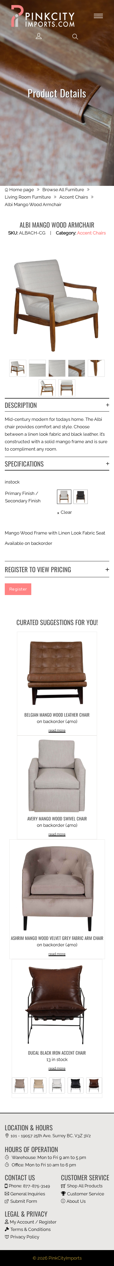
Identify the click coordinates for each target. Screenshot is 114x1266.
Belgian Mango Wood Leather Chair (57, 714)
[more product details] (57, 671)
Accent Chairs (73, 197)
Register (18, 589)
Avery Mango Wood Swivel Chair (57, 818)
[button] (75, 37)
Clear (66, 512)
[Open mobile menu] (98, 16)
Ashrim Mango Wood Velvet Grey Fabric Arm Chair (57, 938)
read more (57, 730)
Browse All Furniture (63, 189)
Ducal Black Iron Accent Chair (57, 1052)
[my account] (39, 36)
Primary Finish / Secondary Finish (23, 497)
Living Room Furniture (28, 197)
